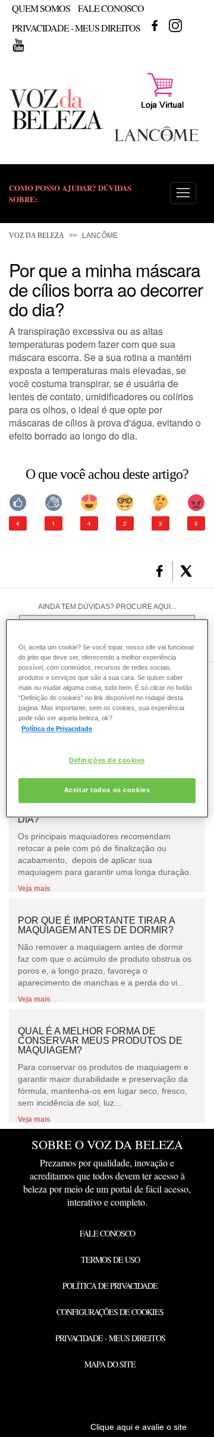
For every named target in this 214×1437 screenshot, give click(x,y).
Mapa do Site (110, 1364)
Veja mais (34, 888)
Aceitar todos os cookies (107, 790)
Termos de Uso (110, 1259)
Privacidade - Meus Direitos (76, 27)
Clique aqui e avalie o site (138, 1427)
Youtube (18, 45)
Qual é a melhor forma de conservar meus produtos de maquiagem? (100, 1041)
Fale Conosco (111, 8)
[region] (107, 718)
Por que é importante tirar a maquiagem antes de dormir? (96, 925)
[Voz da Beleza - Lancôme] (156, 143)
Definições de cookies (107, 760)
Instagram (175, 25)
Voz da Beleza (36, 235)
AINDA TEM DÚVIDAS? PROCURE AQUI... (107, 606)
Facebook (154, 25)
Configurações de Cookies (109, 1311)
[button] (183, 193)
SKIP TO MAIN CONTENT (52, 4)
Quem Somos (41, 8)
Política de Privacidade (110, 1285)
